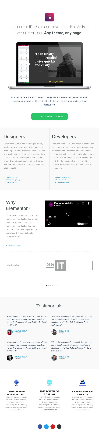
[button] (46, 285)
